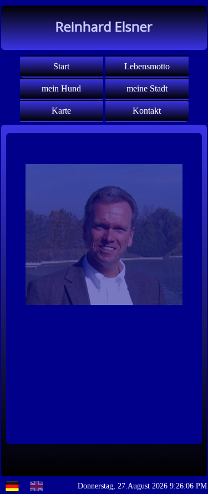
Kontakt (147, 110)
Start (61, 66)
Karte (61, 110)
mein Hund (61, 88)
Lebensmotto (147, 66)
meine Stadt (147, 88)
